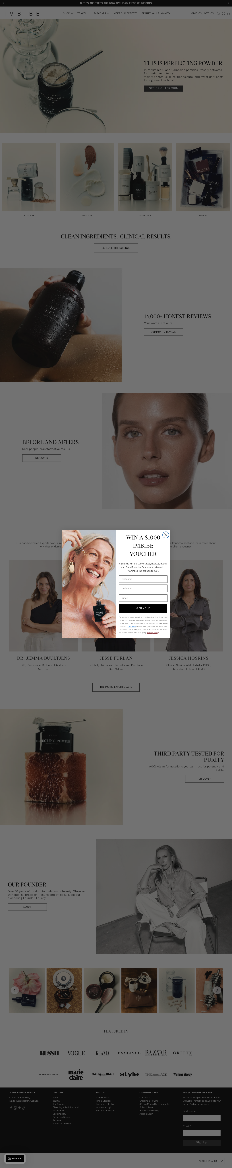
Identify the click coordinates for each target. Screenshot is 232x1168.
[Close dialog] (166, 535)
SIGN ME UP (143, 608)
